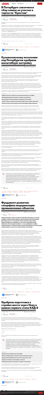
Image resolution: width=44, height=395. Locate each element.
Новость (5, 46)
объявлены (14, 33)
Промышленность (27, 291)
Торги (30, 46)
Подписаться (22, 0)
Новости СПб (16, 46)
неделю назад (10, 31)
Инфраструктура (11, 379)
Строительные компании (20, 291)
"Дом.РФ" (3, 22)
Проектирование (15, 191)
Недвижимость (27, 46)
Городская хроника (33, 379)
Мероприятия (28, 3)
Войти (40, 3)
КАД (7, 379)
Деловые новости (21, 46)
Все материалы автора (13, 19)
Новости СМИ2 (4, 198)
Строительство (9, 191)
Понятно (40, 392)
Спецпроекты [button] (20, 3)
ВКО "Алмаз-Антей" (8, 251)
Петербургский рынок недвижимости (33, 191)
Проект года (8, 291)
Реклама (33, 3)
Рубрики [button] (14, 3)
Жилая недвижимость (5, 192)
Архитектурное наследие (36, 46)
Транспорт (16, 379)
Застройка (25, 191)
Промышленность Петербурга (35, 291)
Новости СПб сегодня (10, 46)
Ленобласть (10, 192)
